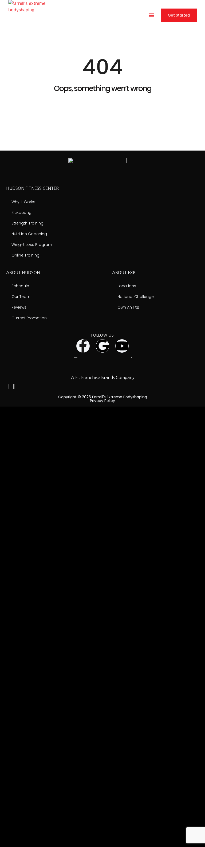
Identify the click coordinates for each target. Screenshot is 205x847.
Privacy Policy (102, 400)
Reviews (18, 307)
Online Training (25, 255)
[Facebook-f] (83, 346)
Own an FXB (128, 307)
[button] (151, 15)
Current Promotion (29, 318)
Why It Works (23, 201)
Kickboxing (21, 212)
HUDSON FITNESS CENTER (32, 188)
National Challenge (135, 296)
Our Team (20, 296)
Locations (126, 286)
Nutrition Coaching (29, 234)
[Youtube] (122, 346)
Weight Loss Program (31, 244)
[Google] (102, 346)
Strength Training (27, 223)
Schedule (20, 286)
